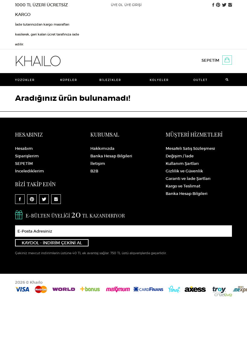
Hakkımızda (102, 148)
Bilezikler (110, 80)
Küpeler (68, 80)
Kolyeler (159, 80)
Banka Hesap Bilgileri (111, 156)
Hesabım (24, 148)
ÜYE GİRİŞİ (133, 5)
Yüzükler (25, 80)
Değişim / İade (180, 156)
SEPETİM (210, 60)
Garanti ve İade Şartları (188, 178)
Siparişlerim (27, 156)
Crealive (223, 294)
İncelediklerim (29, 171)
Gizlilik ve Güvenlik (184, 171)
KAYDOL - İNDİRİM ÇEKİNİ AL (52, 242)
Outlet (200, 80)
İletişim (97, 163)
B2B (94, 171)
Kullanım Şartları (182, 163)
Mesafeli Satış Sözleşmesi (190, 148)
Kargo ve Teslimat (183, 186)
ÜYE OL (117, 5)
